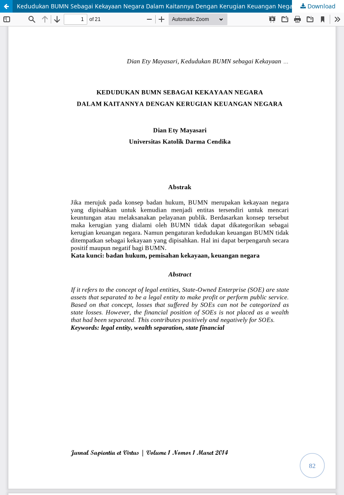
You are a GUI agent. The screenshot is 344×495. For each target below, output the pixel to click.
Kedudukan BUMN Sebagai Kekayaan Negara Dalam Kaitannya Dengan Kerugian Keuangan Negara (158, 6)
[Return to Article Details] (6, 6)
